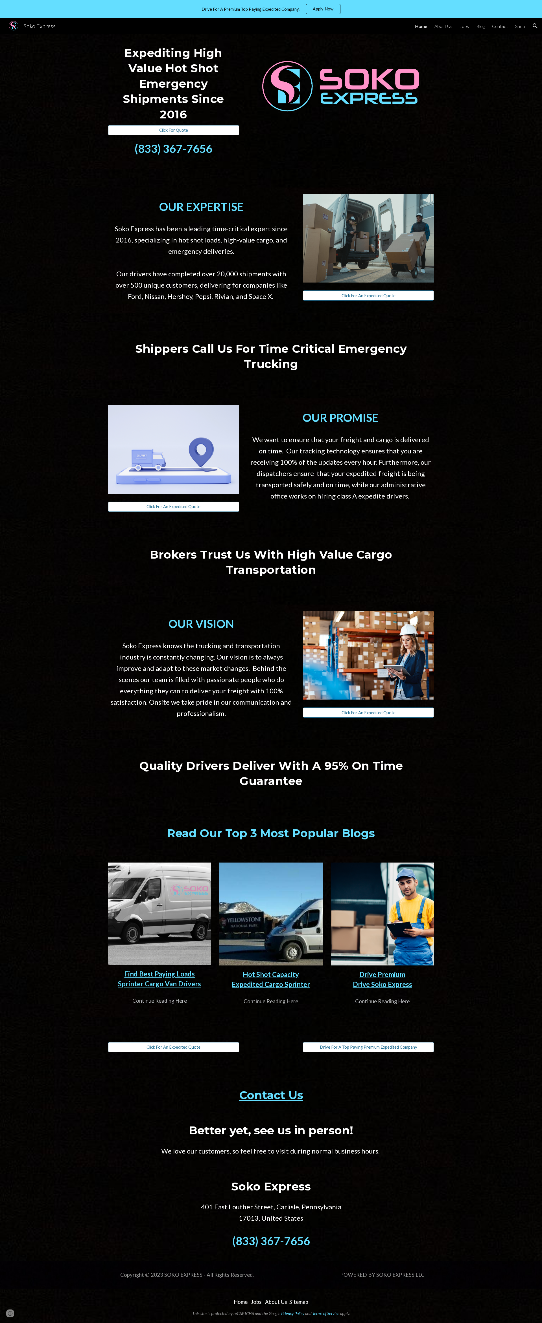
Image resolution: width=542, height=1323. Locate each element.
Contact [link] (500, 26)
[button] (535, 26)
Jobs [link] (464, 26)
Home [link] (421, 26)
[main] (173, 83)
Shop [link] (520, 26)
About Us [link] (443, 26)
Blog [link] (480, 26)
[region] (271, 9)
